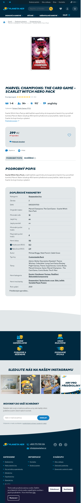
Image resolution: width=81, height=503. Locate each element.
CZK (74, 2)
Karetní (31, 274)
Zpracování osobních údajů (63, 469)
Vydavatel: (18, 108)
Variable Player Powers (38, 283)
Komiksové (39, 274)
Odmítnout (54, 489)
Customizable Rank (36, 257)
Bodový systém (34, 2)
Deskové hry (9, 462)
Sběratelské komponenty (38, 277)
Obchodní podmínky (61, 465)
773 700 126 (37, 444)
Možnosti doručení (18, 142)
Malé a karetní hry (11, 465)
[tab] (30, 158)
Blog (54, 2)
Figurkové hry (9, 476)
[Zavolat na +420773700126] (5, 2)
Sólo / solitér (59, 280)
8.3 (30, 245)
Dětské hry (8, 473)
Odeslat (43, 418)
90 (30, 241)
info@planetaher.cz (38, 448)
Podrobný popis (11, 121)
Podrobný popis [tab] (14, 158)
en (30, 219)
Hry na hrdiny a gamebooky (14, 469)
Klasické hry (9, 480)
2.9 (30, 249)
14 (29, 215)
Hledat (51, 9)
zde (34, 493)
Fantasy (47, 274)
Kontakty (62, 2)
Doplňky (7, 484)
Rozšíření (54, 274)
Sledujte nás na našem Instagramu (40, 370)
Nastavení (13, 498)
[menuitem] (14, 15)
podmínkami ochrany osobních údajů (35, 423)
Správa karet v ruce (46, 280)
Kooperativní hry (35, 197)
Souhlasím (68, 489)
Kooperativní (34, 280)
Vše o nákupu (46, 2)
